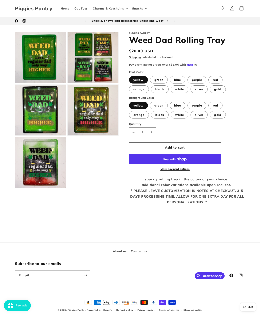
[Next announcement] (175, 21)
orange (139, 89)
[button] (110, 8)
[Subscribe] (85, 275)
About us (120, 251)
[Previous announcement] (85, 21)
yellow (138, 80)
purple (197, 80)
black (159, 89)
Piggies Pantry (77, 310)
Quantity (135, 124)
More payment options (175, 169)
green (158, 80)
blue (177, 80)
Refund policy (124, 310)
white (179, 89)
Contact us (139, 251)
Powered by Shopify (99, 310)
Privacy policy (146, 310)
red (215, 80)
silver (199, 89)
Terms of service (169, 310)
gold (217, 89)
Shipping (135, 57)
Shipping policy (193, 310)
